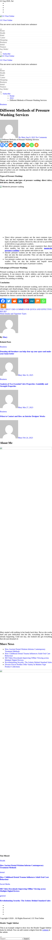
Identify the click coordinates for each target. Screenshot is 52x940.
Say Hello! (4, 49)
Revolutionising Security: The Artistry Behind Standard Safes (28, 662)
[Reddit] (10, 145)
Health (2, 33)
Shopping (3, 40)
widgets (45, 930)
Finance (3, 47)
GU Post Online (6, 20)
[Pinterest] (19, 145)
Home (2, 31)
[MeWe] (23, 145)
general (3, 896)
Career (2, 38)
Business (3, 42)
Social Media (5, 884)
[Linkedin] (15, 145)
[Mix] (27, 145)
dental (2, 45)
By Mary (22, 137)
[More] (36, 145)
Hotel (2, 35)
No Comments (41, 137)
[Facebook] (2, 145)
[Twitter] (6, 145)
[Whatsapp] (32, 145)
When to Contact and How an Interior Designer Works (22, 416)
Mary (5, 337)
